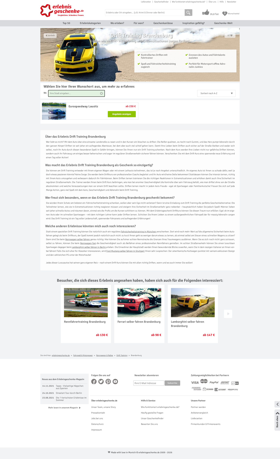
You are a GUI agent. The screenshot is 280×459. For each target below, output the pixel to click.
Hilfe (222, 1)
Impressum (96, 429)
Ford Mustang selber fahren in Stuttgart (125, 251)
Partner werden (198, 407)
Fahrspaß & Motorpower (83, 355)
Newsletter (231, 1)
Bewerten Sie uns (149, 424)
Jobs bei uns (97, 418)
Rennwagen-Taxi (88, 243)
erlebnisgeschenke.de (61, 355)
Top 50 (66, 23)
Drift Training (122, 355)
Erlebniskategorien (90, 23)
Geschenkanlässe (163, 23)
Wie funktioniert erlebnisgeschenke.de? (188, 1)
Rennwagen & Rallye (104, 355)
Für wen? (139, 23)
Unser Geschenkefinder (152, 418)
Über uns (212, 1)
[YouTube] (115, 381)
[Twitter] (101, 381)
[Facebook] (94, 381)
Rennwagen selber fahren (77, 239)
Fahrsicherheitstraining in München (139, 231)
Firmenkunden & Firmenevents (205, 424)
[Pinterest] (108, 381)
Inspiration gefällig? (193, 23)
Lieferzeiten (146, 1)
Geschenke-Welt (223, 23)
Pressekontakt (98, 412)
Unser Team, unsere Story (103, 407)
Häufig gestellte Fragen (152, 412)
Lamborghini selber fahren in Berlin (89, 247)
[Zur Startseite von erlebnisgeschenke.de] (62, 10)
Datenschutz (97, 424)
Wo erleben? (117, 23)
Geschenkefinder (161, 1)
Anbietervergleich (199, 412)
